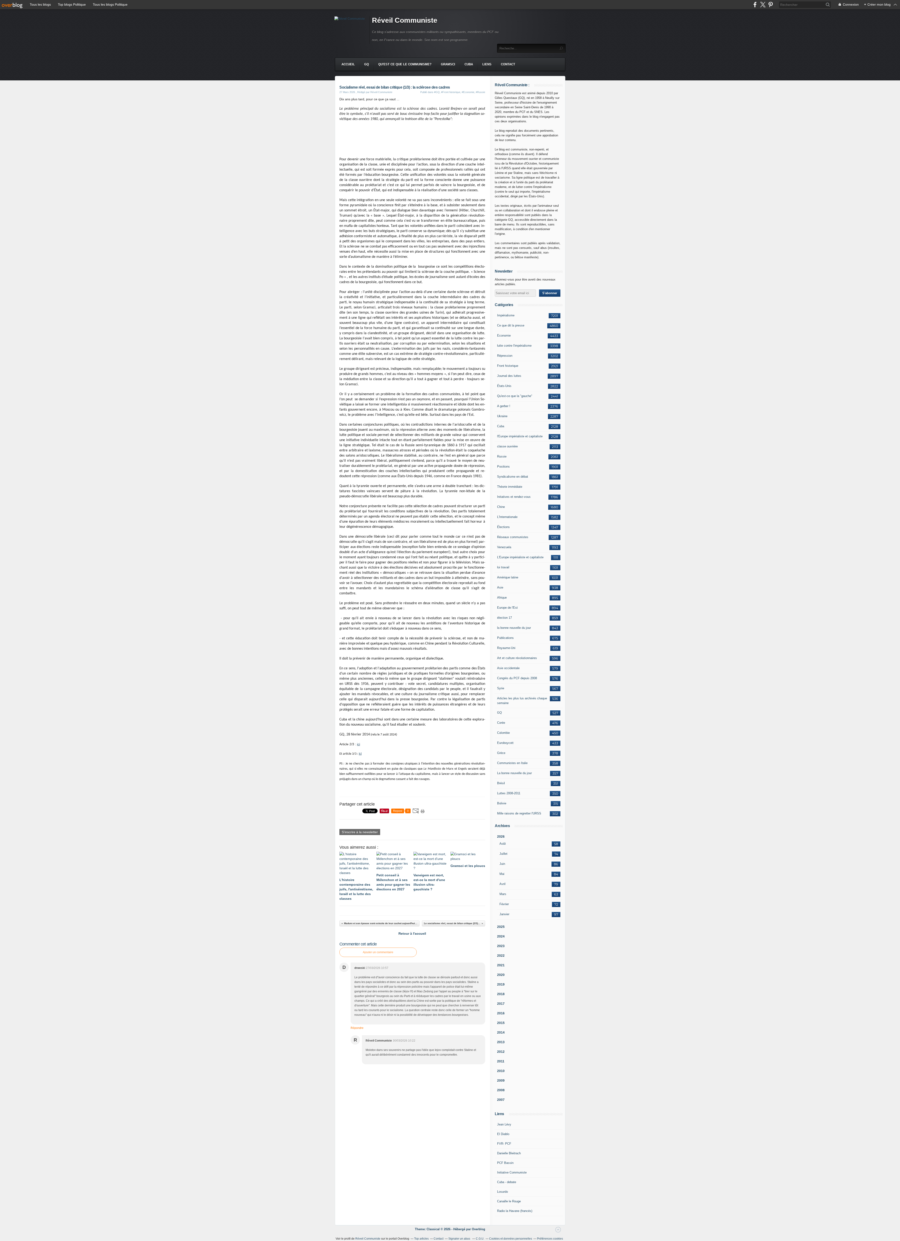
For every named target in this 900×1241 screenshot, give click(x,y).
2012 (501, 1052)
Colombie (503, 733)
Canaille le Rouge (509, 1201)
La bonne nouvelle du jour (514, 773)
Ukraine (502, 416)
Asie (500, 587)
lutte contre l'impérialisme (514, 345)
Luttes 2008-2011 (508, 793)
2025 (501, 927)
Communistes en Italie (512, 763)
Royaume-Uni (506, 648)
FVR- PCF (504, 1143)
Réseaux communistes (512, 537)
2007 (501, 1100)
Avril (502, 884)
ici (358, 744)
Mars (502, 894)
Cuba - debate (506, 1182)
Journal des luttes (509, 376)
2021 (501, 965)
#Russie (480, 92)
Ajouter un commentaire (378, 952)
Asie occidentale (508, 668)
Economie (504, 335)
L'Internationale (507, 517)
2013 (501, 1042)
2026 (501, 836)
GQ (366, 64)
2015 (501, 1023)
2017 (501, 1003)
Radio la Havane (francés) (514, 1211)
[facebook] (755, 4)
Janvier (504, 914)
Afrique (502, 597)
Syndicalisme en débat (512, 476)
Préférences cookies (550, 1238)
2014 (501, 1032)
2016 (501, 1013)
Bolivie (501, 803)
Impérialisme (505, 315)
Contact (508, 64)
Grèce (501, 753)
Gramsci (448, 64)
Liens (486, 64)
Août (502, 843)
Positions (503, 466)
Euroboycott (505, 743)
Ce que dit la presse (510, 325)
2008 (501, 1090)
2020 (501, 975)
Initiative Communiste (512, 1172)
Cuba (469, 64)
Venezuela (504, 547)
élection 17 (504, 617)
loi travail (503, 567)
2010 (501, 1071)
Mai (501, 874)
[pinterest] (770, 4)
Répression (504, 355)
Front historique (507, 365)
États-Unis (504, 386)
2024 (501, 936)
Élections (503, 527)
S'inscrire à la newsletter (360, 832)
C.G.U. (480, 1238)
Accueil (348, 64)
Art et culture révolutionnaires (517, 658)
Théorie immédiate (509, 486)
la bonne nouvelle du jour (514, 628)
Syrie (500, 688)
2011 (500, 1061)
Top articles (421, 1238)
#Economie (468, 92)
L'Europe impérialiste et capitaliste (520, 557)
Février (504, 904)
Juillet (503, 853)
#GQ (437, 92)
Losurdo (502, 1191)
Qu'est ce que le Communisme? (404, 64)
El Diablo (503, 1134)
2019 (501, 984)
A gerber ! (503, 406)
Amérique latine (507, 577)
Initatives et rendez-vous (514, 497)
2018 (501, 994)
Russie (501, 456)
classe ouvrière (507, 446)
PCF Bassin (505, 1163)
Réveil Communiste (404, 20)
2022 (501, 955)
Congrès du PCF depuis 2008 (517, 678)
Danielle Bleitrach (509, 1153)
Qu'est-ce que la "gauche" (514, 396)
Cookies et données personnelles (510, 1238)
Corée (501, 722)
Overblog (478, 1229)
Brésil (501, 783)
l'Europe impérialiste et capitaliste (520, 436)
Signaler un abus (459, 1238)
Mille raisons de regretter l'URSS (519, 813)
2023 (501, 946)
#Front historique (450, 92)
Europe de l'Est (507, 607)
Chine (501, 507)
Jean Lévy (504, 1124)
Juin (502, 864)
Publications (505, 638)
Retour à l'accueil (412, 933)
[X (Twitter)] (763, 4)
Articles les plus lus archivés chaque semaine (522, 701)
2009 (501, 1080)
